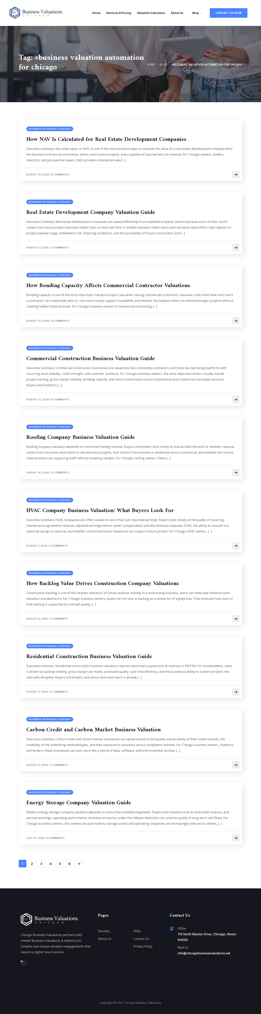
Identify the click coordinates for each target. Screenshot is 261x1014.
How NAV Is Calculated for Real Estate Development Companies (106, 139)
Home (96, 12)
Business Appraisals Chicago (50, 129)
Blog (195, 12)
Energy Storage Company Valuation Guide (78, 803)
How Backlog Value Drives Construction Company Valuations (102, 583)
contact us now (229, 12)
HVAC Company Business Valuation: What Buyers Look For (100, 510)
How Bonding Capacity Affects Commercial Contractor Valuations (108, 285)
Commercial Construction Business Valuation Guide (90, 358)
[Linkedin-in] (24, 963)
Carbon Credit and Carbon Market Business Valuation (93, 730)
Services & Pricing (118, 12)
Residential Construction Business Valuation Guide (89, 656)
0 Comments (60, 174)
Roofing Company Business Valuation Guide (80, 437)
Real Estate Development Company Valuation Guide (90, 212)
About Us (177, 12)
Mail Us (183, 947)
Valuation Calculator (151, 12)
